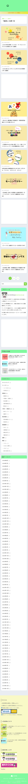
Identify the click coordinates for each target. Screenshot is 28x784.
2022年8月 (5, 599)
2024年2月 (5, 547)
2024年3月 (5, 544)
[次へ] (17, 278)
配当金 (6, 406)
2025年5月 (5, 504)
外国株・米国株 (8, 398)
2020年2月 (5, 680)
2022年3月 (5, 613)
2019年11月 (6, 688)
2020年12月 (6, 657)
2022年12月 (6, 587)
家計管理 (5, 416)
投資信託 (6, 430)
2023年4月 (5, 576)
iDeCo (6, 427)
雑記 (4, 440)
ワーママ (5, 385)
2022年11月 (6, 590)
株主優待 (6, 401)
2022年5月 (5, 607)
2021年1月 (6, 654)
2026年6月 (5, 466)
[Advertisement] (20, 6)
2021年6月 (6, 639)
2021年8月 (6, 633)
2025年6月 (5, 501)
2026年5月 (5, 469)
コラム (6, 443)
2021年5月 (6, 642)
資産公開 (6, 432)
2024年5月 (5, 538)
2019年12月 (6, 685)
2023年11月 (6, 555)
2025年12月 (6, 483)
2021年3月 (6, 648)
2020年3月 (5, 677)
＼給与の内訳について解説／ (14, 13)
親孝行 (6, 414)
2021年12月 (6, 622)
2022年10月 (6, 593)
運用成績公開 (7, 403)
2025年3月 (5, 509)
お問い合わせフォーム (20, 778)
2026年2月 (5, 478)
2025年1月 (5, 515)
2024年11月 (6, 521)
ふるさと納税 (7, 446)
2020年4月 (5, 674)
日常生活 (6, 390)
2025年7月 (5, 498)
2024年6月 (5, 535)
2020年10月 (6, 662)
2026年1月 (5, 480)
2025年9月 (5, 492)
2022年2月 (6, 616)
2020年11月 (6, 659)
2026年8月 (5, 460)
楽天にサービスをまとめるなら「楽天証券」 (12, 714)
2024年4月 (5, 541)
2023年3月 (6, 579)
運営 (4, 437)
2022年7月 (5, 602)
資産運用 (5, 424)
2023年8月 (6, 564)
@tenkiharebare (19, 295)
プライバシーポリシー (8, 778)
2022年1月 (5, 619)
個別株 (4, 393)
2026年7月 (5, 463)
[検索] (25, 283)
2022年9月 (5, 596)
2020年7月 (5, 665)
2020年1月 (5, 682)
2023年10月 (6, 558)
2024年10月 (6, 524)
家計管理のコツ (8, 419)
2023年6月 (6, 570)
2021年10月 (6, 628)
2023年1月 (5, 584)
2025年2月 (5, 512)
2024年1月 (5, 550)
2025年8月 (5, 495)
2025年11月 (6, 486)
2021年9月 (5, 631)
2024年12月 (6, 518)
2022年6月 (5, 605)
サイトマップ (6, 382)
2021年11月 (6, 625)
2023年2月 (6, 581)
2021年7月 (5, 636)
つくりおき (7, 388)
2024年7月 (5, 532)
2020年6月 (5, 668)
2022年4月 (5, 610)
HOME (15, 776)
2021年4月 (6, 645)
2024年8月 (5, 530)
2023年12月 (6, 553)
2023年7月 (5, 567)
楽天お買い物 (7, 451)
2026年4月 (5, 472)
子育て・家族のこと (8, 409)
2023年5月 (6, 573)
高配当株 (6, 435)
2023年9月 (5, 561)
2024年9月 (5, 527)
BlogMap (3, 769)
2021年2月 (6, 651)
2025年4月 (5, 506)
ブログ (6, 448)
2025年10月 (6, 489)
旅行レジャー (7, 411)
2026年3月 (5, 475)
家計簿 (6, 422)
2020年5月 (5, 671)
